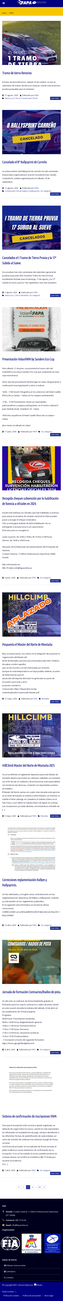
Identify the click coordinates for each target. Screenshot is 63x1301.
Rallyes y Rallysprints (31, 191)
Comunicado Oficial (29, 98)
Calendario (10, 1271)
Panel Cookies (8, 1291)
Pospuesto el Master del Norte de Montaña (27, 644)
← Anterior (19, 1187)
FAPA (37, 95)
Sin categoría (45, 191)
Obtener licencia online (16, 1265)
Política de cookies (11, 1295)
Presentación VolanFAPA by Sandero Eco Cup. (28, 359)
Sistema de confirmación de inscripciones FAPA (29, 1116)
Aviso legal (48, 1295)
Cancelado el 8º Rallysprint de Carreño (24, 162)
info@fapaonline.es (20, 1225)
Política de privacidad (32, 1295)
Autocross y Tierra (12, 98)
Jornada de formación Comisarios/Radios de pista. (31, 992)
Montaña (24, 295)
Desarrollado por (26, 1285)
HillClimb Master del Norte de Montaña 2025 (28, 765)
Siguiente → (44, 1187)
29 (39, 1187)
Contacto (9, 1277)
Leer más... (55, 98)
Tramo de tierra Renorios (17, 73)
